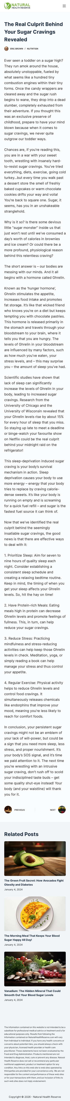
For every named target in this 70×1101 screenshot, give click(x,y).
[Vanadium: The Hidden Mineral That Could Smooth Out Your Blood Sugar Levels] (35, 969)
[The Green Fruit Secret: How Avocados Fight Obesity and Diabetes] (35, 858)
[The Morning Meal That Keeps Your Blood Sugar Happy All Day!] (35, 913)
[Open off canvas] (64, 5)
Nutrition (32, 48)
